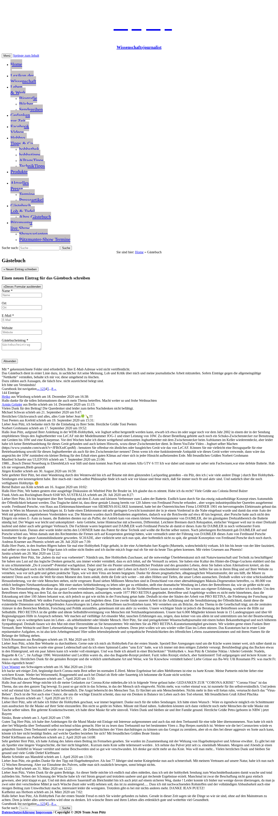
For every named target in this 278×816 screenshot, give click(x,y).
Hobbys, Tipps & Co (21, 140)
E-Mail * (8, 315)
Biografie (28, 98)
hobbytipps (29, 154)
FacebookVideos (19, 129)
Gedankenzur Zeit (20, 117)
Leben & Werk (18, 89)
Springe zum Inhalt (26, 55)
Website (7, 328)
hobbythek (29, 149)
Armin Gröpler (12, 404)
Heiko (6, 396)
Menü (6, 55)
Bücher (26, 103)
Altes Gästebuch (35, 216)
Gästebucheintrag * (15, 340)
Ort (4, 303)
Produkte (19, 171)
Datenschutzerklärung (18, 812)
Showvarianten (33, 233)
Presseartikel (31, 199)
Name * (7, 291)
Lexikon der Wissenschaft (23, 78)
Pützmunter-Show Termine (44, 239)
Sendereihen (31, 109)
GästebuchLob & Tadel (22, 208)
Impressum (44, 812)
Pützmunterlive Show (21, 225)
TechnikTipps (32, 166)
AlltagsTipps (31, 160)
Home (16, 64)
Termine (27, 194)
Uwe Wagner (11, 667)
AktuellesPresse (19, 185)
